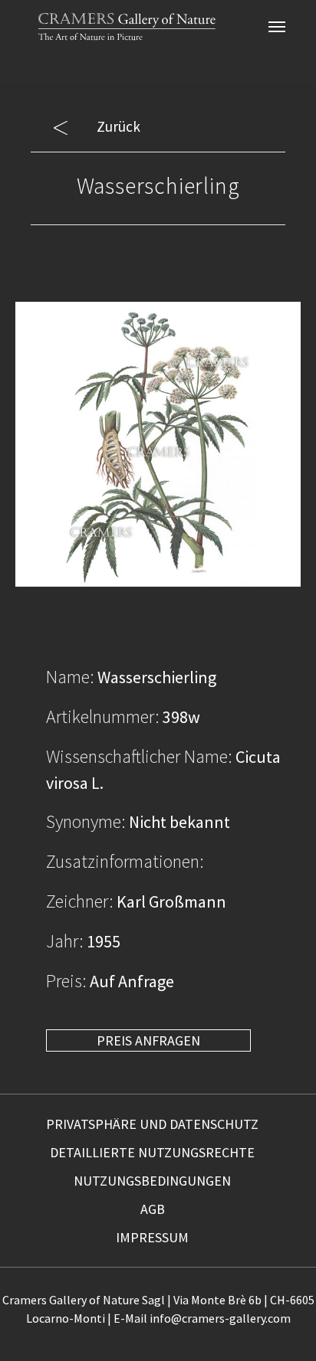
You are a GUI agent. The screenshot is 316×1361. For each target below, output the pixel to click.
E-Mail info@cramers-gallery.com (202, 1318)
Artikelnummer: (103, 716)
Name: (70, 677)
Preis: (66, 981)
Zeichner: (80, 901)
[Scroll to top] (279, 1324)
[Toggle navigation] (276, 27)
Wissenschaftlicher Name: (139, 756)
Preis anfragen (148, 1040)
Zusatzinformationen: (125, 861)
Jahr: (65, 941)
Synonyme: (86, 821)
